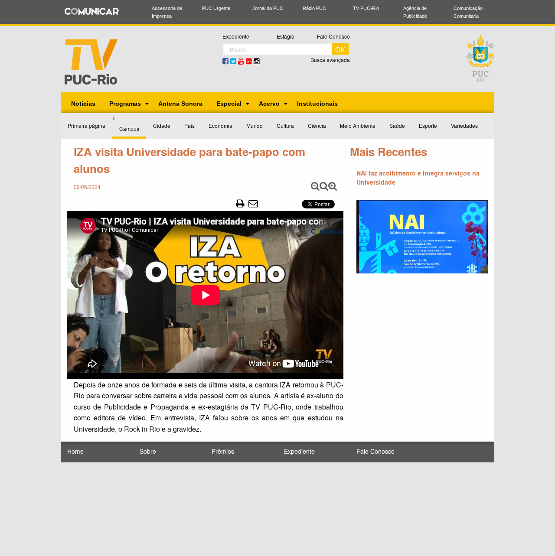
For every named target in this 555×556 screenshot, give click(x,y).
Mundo (254, 125)
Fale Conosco (333, 36)
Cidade (161, 125)
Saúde (397, 125)
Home (75, 451)
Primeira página (86, 125)
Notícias (83, 103)
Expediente (235, 36)
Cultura (285, 125)
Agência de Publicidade (415, 12)
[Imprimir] (240, 203)
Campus (129, 128)
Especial (229, 103)
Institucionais (317, 103)
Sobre (148, 451)
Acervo (269, 103)
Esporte (428, 125)
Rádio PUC (314, 8)
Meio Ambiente (357, 125)
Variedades (464, 125)
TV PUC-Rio (366, 8)
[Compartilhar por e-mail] (253, 203)
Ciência (317, 125)
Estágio (285, 36)
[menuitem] (83, 103)
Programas (125, 103)
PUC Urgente (216, 8)
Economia (220, 125)
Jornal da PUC (267, 8)
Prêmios (223, 451)
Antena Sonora (180, 103)
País (189, 125)
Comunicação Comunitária (468, 12)
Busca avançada (330, 59)
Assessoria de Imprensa (167, 12)
